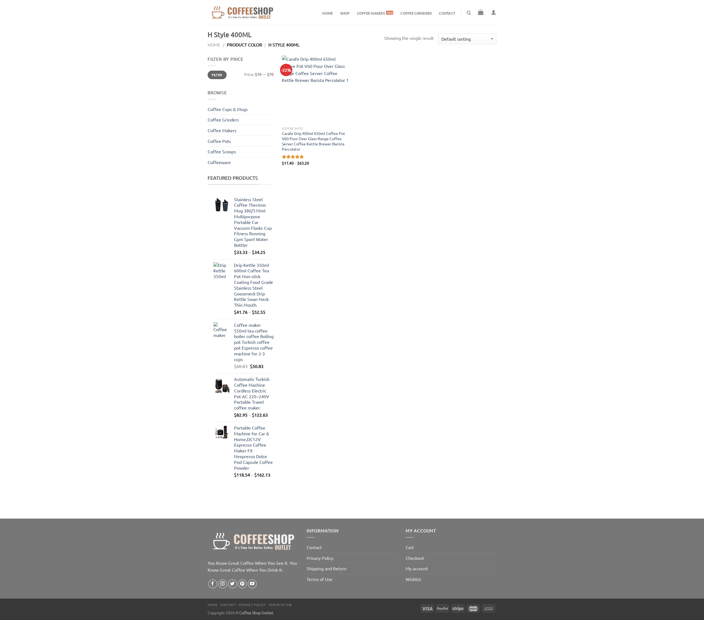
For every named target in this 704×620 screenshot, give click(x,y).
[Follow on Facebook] (212, 583)
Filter (217, 75)
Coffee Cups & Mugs (228, 109)
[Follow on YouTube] (252, 583)
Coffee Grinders (416, 13)
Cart (410, 547)
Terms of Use (319, 579)
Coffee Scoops (222, 151)
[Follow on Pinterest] (242, 583)
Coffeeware (219, 162)
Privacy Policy (320, 558)
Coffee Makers (371, 13)
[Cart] (480, 12)
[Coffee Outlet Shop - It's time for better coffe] (242, 12)
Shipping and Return (326, 568)
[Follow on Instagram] (222, 583)
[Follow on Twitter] (232, 583)
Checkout (415, 558)
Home (327, 13)
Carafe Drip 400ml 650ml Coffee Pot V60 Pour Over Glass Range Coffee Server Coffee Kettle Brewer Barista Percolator (313, 141)
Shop (345, 13)
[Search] (469, 13)
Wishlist (413, 579)
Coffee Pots (219, 141)
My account (417, 568)
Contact (447, 13)
